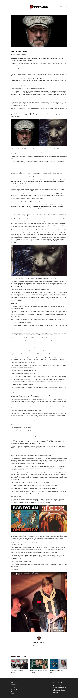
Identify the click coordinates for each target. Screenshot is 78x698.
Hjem (18, 12)
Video (55, 12)
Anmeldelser (24, 12)
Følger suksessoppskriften (17, 670)
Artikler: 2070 (39, 648)
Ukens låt (39, 12)
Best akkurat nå (46, 12)
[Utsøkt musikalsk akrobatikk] (58, 664)
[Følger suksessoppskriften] (19, 664)
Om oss (59, 12)
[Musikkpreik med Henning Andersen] (39, 664)
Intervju (32, 12)
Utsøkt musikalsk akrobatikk (56, 670)
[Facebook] (65, 7)
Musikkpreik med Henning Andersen (38, 670)
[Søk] (61, 6)
